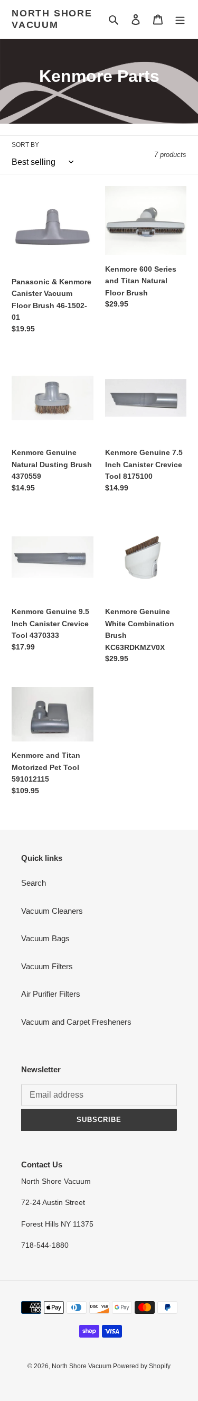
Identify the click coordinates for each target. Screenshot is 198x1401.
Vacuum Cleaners (52, 910)
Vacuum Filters (47, 966)
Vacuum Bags (45, 938)
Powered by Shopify (142, 1366)
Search (33, 882)
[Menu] (180, 19)
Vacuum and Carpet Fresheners (76, 1021)
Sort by (25, 145)
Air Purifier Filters (50, 993)
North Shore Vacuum (52, 19)
